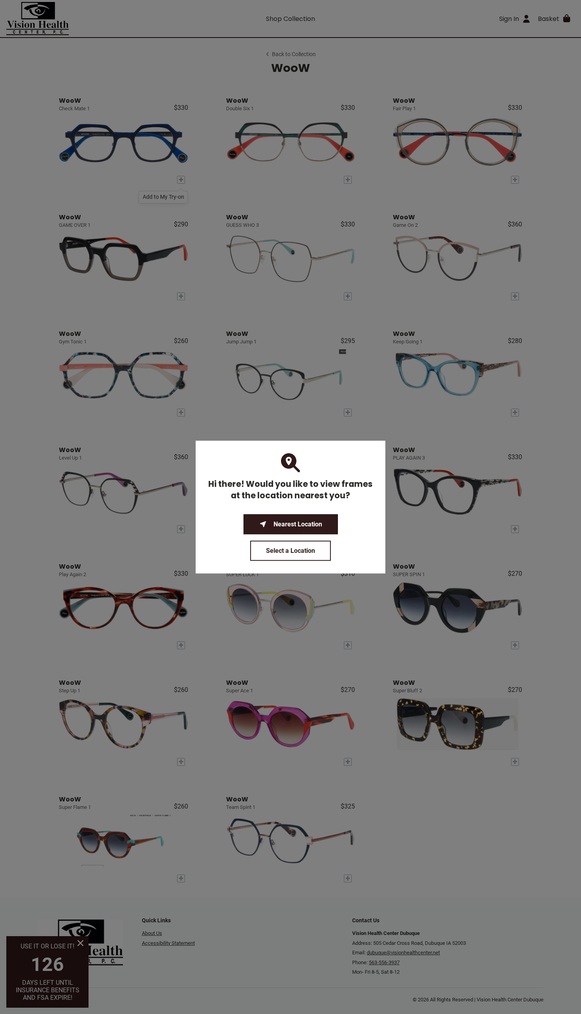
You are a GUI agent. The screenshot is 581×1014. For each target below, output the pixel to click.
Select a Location (290, 550)
